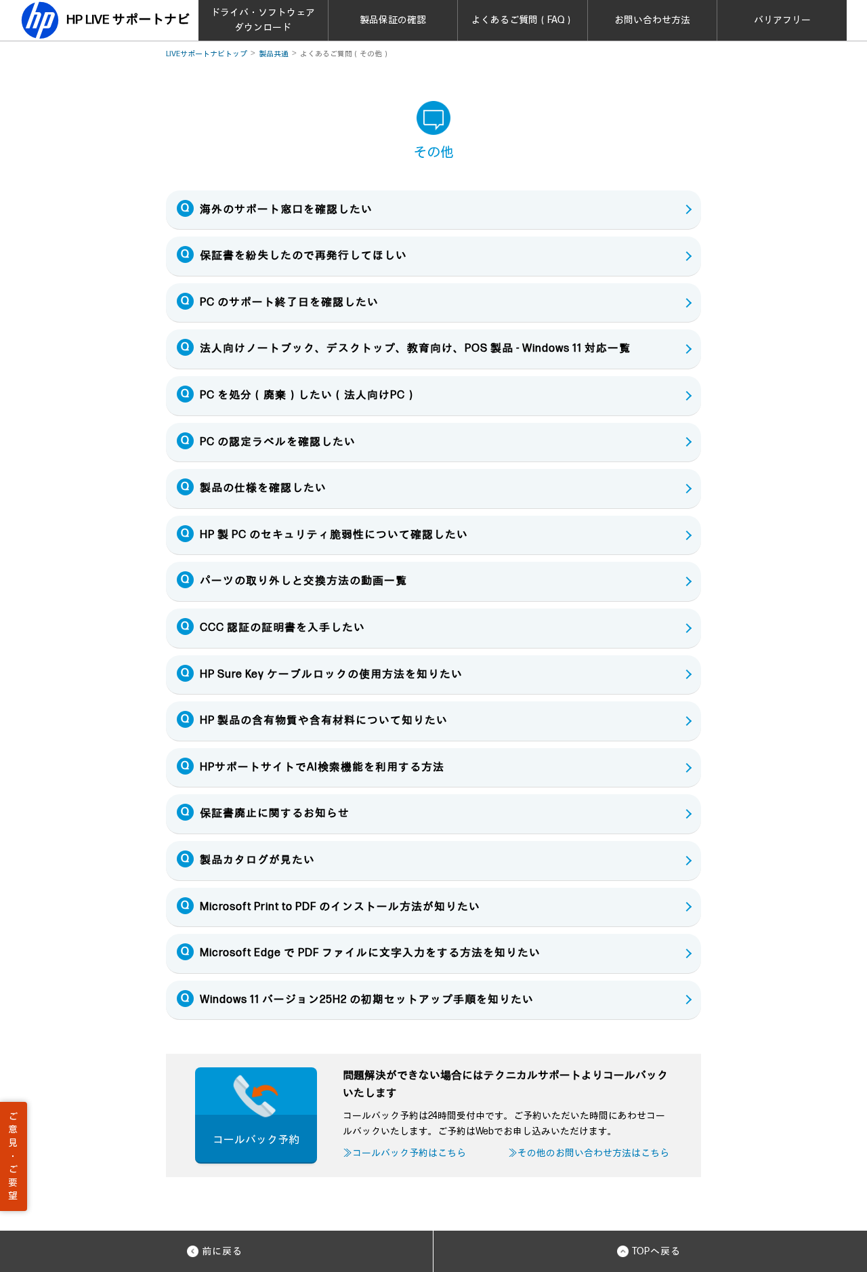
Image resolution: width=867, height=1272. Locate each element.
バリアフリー (782, 20)
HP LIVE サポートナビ (128, 20)
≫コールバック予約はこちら (404, 1153)
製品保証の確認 (393, 20)
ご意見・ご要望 (13, 1156)
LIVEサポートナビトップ (206, 53)
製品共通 (274, 53)
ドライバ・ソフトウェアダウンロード (263, 20)
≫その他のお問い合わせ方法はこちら (588, 1153)
